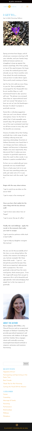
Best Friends (7, 380)
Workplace (6, 416)
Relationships (7, 410)
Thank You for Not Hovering (12, 383)
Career (5, 394)
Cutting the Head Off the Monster (14, 386)
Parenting (14, 18)
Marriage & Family (9, 400)
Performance (7, 407)
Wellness (19, 18)
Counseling (6, 397)
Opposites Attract (9, 372)
